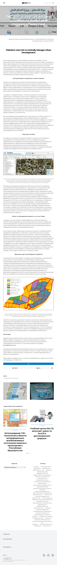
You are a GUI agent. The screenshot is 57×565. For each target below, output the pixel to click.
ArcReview (47, 3)
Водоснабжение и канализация (42, 475)
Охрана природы (47, 498)
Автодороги (47, 468)
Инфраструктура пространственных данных (42, 489)
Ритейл (48, 508)
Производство (42, 504)
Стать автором (7, 539)
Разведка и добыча (42, 506)
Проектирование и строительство (42, 503)
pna (13, 345)
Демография (42, 483)
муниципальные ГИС (46, 524)
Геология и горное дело (42, 476)
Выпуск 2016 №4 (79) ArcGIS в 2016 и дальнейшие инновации (28, 13)
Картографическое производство (42, 493)
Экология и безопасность (42, 519)
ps (15, 345)
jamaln (5, 345)
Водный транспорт (42, 473)
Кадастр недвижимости (42, 491)
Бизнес (49, 470)
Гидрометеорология (42, 480)
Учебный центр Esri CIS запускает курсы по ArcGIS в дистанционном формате (42, 433)
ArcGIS (36, 466)
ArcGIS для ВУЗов (46, 466)
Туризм (35, 516)
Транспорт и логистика (42, 513)
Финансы (49, 518)
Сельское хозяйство (42, 509)
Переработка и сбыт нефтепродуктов (42, 499)
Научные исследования (42, 496)
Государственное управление (11, 378)
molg (10, 345)
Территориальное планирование (43, 511)
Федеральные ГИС (38, 518)
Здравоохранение (42, 486)
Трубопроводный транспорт (42, 514)
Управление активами (46, 516)
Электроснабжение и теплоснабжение (42, 522)
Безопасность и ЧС (39, 470)
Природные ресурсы (42, 501)
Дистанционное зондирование (42, 485)
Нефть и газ (36, 498)
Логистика (48, 494)
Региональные (39, 508)
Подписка (6, 534)
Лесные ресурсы (38, 494)
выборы (35, 524)
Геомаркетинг (42, 478)
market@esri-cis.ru (7, 558)
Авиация (38, 468)
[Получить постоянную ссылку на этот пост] (28, 364)
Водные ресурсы (42, 471)
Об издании (7, 547)
